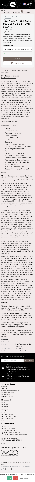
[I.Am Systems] (10, 4)
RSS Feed (15, 469)
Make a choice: (8, 45)
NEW (3, 412)
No (16, 478)
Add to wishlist (19, 63)
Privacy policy (5, 394)
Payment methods (7, 392)
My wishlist (4, 406)
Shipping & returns (7, 396)
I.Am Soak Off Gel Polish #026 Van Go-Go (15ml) (17, 12)
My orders (4, 404)
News (3, 420)
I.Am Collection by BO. (8, 416)
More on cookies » (23, 478)
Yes (10, 478)
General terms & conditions (10, 391)
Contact (4, 387)
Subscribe (28, 360)
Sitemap (8, 469)
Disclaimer (22, 466)
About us (4, 389)
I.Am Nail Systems (7, 414)
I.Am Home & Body (7, 418)
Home (3, 10)
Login (3, 402)
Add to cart (19, 58)
